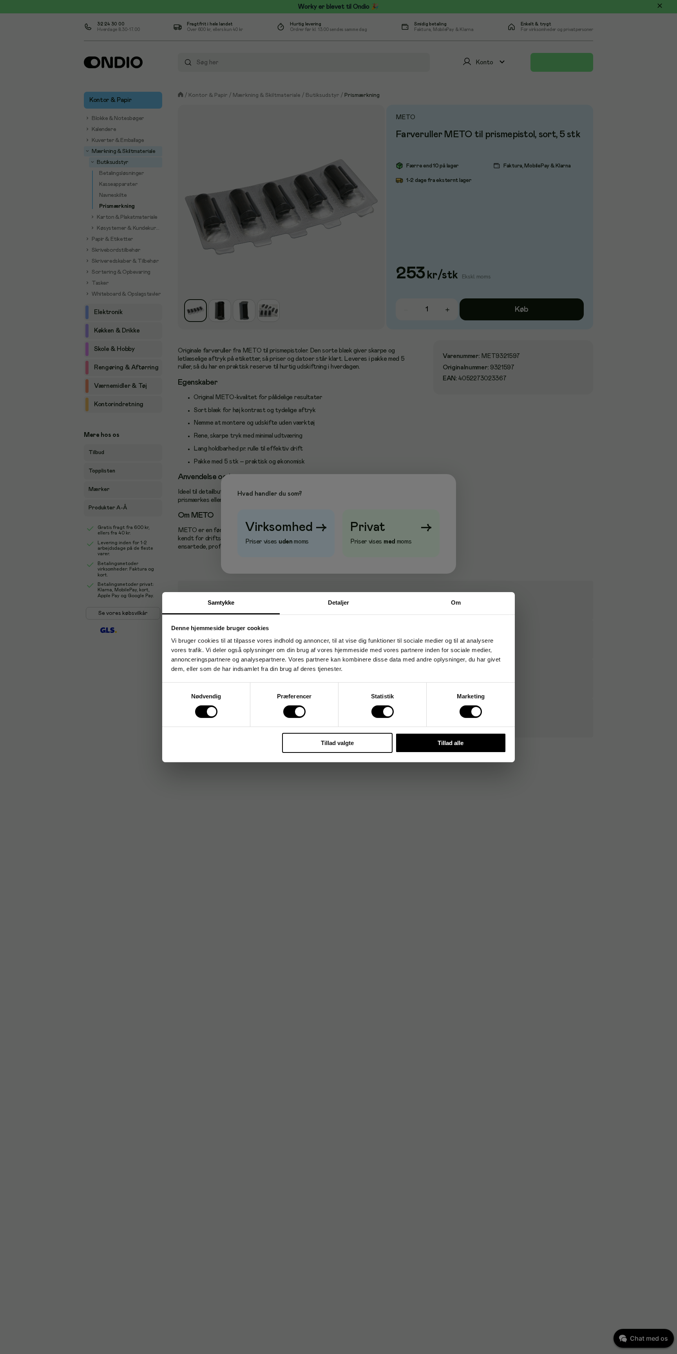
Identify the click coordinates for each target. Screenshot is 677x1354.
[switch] (294, 711)
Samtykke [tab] (221, 602)
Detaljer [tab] (338, 602)
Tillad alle (450, 743)
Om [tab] (456, 602)
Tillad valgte (337, 743)
